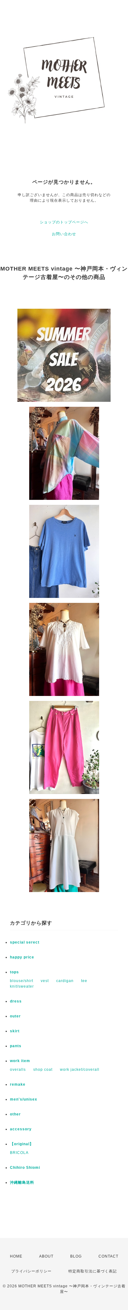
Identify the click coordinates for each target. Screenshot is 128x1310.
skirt (15, 1031)
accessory (21, 1129)
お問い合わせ (64, 234)
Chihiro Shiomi (25, 1167)
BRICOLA (19, 1153)
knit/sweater (22, 986)
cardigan (65, 981)
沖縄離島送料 (22, 1182)
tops (14, 972)
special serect (24, 942)
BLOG (76, 1256)
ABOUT (46, 1256)
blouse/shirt (21, 981)
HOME (16, 1256)
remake (17, 1084)
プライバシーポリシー (31, 1271)
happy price (22, 957)
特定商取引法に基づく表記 (92, 1271)
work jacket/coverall (79, 1069)
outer (15, 1016)
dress (16, 1001)
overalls (18, 1069)
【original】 (22, 1144)
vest (45, 981)
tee (84, 981)
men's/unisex (23, 1099)
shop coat (43, 1069)
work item (20, 1061)
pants (15, 1046)
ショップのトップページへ (64, 222)
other (15, 1114)
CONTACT (108, 1256)
